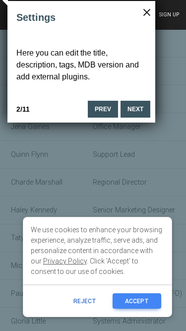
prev (103, 109)
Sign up (169, 14)
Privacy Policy (65, 261)
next (135, 109)
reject (84, 301)
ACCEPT (137, 301)
